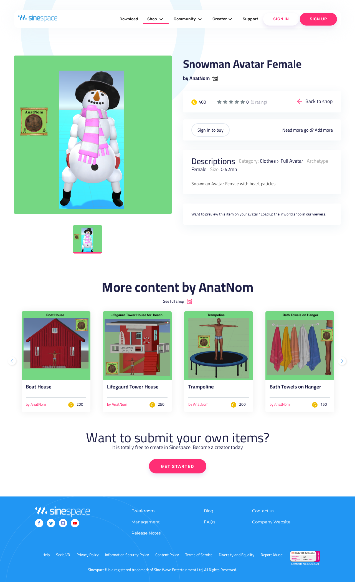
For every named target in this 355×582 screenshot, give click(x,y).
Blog (208, 510)
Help (46, 554)
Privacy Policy (88, 554)
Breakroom (143, 510)
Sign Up (318, 19)
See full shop (173, 301)
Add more (324, 130)
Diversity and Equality (236, 554)
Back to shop (319, 101)
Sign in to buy (210, 130)
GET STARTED (177, 466)
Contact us (263, 510)
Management (145, 522)
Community (188, 19)
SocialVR (63, 554)
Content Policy (167, 554)
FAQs (209, 522)
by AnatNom (196, 78)
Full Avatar (292, 160)
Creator (223, 19)
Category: (249, 160)
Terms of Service (198, 554)
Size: (215, 169)
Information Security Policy (127, 554)
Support (250, 19)
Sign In (281, 19)
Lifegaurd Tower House (133, 388)
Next (342, 361)
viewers (318, 214)
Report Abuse (272, 554)
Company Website (271, 522)
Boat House (39, 388)
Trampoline (201, 388)
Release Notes (146, 533)
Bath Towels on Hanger (295, 388)
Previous (12, 361)
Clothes (268, 160)
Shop (155, 19)
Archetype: (318, 160)
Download (129, 19)
